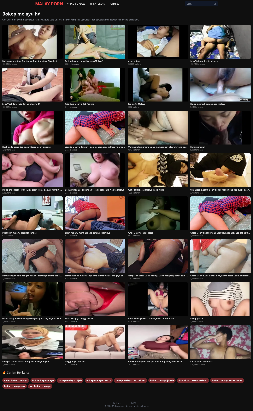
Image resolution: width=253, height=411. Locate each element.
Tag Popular (78, 3)
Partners (117, 403)
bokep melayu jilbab (162, 380)
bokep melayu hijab (70, 380)
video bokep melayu (16, 380)
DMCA (133, 403)
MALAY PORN (49, 3)
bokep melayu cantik (98, 380)
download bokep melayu (192, 380)
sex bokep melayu (40, 386)
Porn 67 (114, 3)
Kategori (99, 3)
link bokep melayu (43, 380)
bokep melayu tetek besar (227, 380)
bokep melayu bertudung (130, 380)
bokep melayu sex (14, 386)
